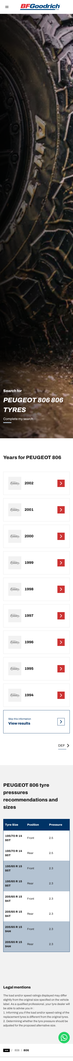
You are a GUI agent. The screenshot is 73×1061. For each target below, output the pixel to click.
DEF (61, 745)
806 (17, 1050)
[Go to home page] (40, 7)
